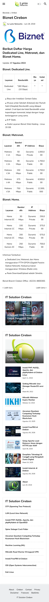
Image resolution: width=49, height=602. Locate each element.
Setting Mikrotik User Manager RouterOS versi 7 (32, 386)
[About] (13, 486)
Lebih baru (8, 287)
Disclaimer (14, 593)
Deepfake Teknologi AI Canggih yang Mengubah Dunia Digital (33, 457)
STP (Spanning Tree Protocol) (18, 506)
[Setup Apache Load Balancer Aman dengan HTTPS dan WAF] (13, 445)
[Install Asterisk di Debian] (13, 472)
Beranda (6, 13)
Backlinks (35, 593)
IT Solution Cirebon (24, 597)
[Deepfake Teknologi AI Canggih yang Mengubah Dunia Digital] (13, 458)
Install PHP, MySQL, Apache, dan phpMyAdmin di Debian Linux (32, 371)
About (25, 482)
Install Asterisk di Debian (29, 469)
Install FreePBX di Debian (30, 428)
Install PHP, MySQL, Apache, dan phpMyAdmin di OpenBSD (19, 521)
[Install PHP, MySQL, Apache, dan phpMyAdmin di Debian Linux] (13, 372)
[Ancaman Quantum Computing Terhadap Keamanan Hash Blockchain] (13, 415)
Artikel (14, 13)
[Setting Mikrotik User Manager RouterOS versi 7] (13, 388)
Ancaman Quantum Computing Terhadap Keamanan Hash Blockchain (31, 415)
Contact (28, 589)
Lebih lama (40, 287)
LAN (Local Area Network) (16, 513)
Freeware (25, 593)
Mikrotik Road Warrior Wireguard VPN (22, 552)
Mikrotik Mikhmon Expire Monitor (30, 398)
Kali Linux (9, 572)
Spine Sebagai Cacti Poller (16, 529)
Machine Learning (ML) (15, 545)
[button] (3, 4)
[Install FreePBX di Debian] (13, 431)
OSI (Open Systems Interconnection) (20, 565)
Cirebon (20, 589)
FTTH (21, 262)
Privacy (37, 589)
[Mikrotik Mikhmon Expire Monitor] (13, 401)
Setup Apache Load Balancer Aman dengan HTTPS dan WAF (32, 443)
